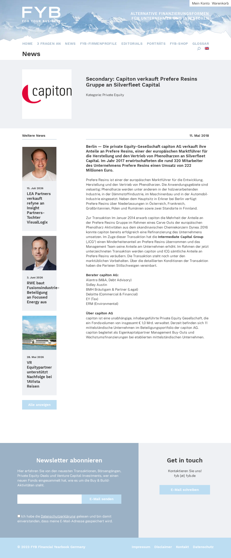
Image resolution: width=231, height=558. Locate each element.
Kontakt (182, 547)
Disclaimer (163, 547)
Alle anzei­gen (39, 405)
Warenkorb (220, 3)
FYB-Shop (179, 44)
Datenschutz (203, 547)
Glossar (200, 44)
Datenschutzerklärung (58, 516)
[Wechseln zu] (207, 48)
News (70, 44)
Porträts (156, 44)
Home (27, 44)
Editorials (132, 44)
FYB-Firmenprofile (98, 44)
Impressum (141, 547)
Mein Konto (201, 3)
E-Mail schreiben (185, 490)
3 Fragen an (49, 44)
